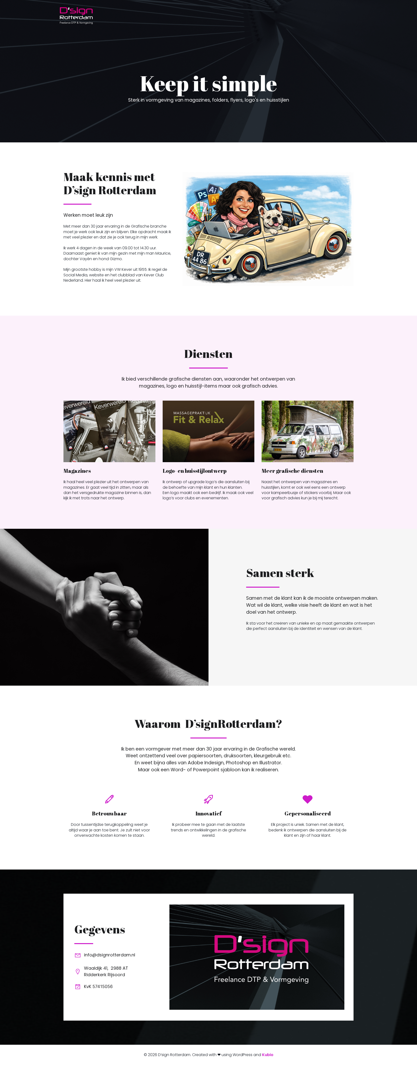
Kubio (267, 1055)
